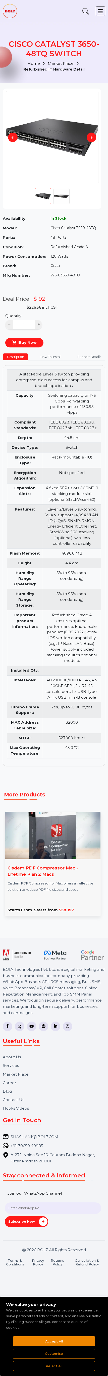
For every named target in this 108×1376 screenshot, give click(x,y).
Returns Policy (57, 1262)
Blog (7, 1091)
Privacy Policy (38, 1262)
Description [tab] (15, 357)
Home (34, 63)
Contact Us (13, 1100)
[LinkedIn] (55, 1026)
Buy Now (27, 342)
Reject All (54, 1366)
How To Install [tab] (50, 357)
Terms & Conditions (15, 1262)
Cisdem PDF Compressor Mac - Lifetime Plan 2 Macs (43, 871)
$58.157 (54, 910)
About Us (12, 1057)
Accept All (54, 1341)
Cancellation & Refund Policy (87, 1262)
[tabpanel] (54, 564)
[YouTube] (31, 1026)
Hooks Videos (16, 1108)
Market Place (61, 63)
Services (11, 1065)
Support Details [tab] (89, 357)
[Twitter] (19, 1026)
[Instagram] (67, 1026)
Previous (13, 137)
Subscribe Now (22, 1221)
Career (9, 1083)
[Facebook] (7, 1026)
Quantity (13, 315)
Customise (54, 1353)
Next (91, 137)
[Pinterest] (43, 1026)
